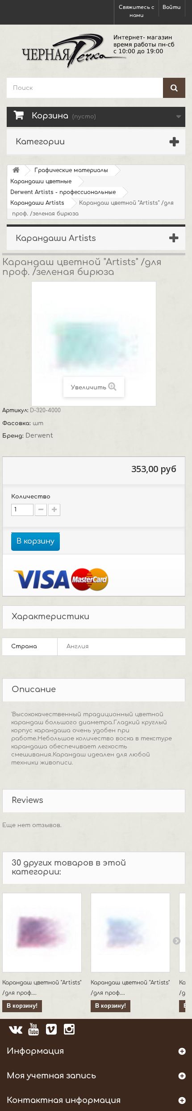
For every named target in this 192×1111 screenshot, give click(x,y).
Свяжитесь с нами (136, 11)
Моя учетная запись (51, 1075)
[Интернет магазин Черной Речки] (96, 50)
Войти (172, 7)
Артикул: (16, 410)
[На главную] (16, 170)
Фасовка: (17, 423)
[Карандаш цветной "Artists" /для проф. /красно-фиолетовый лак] (42, 932)
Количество (30, 497)
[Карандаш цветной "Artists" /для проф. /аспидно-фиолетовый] (130, 932)
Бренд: (13, 436)
